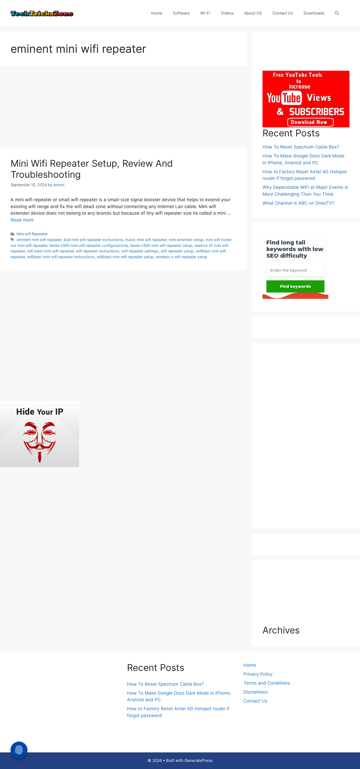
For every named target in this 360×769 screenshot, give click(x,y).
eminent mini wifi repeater (39, 239)
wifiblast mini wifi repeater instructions (61, 256)
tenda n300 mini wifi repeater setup (161, 245)
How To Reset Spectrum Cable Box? (300, 147)
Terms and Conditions (267, 683)
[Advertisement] (123, 108)
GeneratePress (198, 760)
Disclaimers (256, 692)
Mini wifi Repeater (32, 234)
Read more (22, 220)
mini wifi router (218, 239)
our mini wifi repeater (29, 245)
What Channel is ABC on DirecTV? (298, 203)
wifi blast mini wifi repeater (50, 251)
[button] (337, 13)
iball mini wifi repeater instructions (93, 239)
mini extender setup (186, 239)
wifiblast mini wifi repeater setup (125, 256)
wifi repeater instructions (97, 251)
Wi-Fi (205, 13)
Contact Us (283, 13)
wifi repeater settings (140, 251)
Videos (227, 13)
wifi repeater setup (177, 251)
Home (156, 13)
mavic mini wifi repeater (146, 239)
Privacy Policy (258, 674)
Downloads (314, 13)
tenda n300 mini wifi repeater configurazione (88, 245)
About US (253, 13)
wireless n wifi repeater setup (181, 256)
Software (181, 13)
